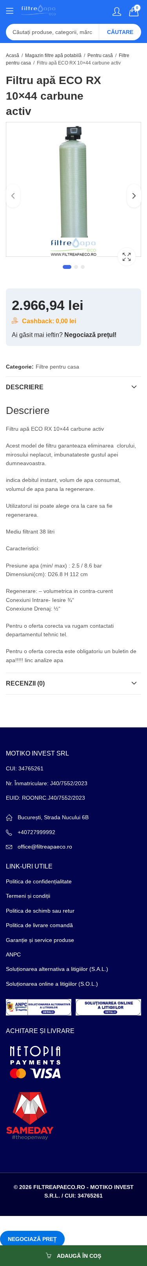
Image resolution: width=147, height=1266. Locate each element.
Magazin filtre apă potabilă (53, 55)
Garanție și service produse (40, 940)
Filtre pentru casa (57, 367)
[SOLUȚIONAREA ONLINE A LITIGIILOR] (108, 1007)
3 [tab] (83, 267)
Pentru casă (100, 55)
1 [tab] (67, 267)
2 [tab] (76, 267)
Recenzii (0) (25, 683)
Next (134, 196)
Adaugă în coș (79, 1256)
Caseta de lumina (127, 257)
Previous (13, 196)
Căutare (120, 32)
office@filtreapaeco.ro (45, 846)
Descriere (25, 387)
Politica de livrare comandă (39, 925)
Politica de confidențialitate (39, 881)
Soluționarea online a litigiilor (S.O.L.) (52, 984)
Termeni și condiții (28, 896)
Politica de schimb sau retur (40, 911)
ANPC (13, 954)
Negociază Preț (32, 1239)
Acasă (12, 55)
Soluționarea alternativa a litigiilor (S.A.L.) (57, 969)
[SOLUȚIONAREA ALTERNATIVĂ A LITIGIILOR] (38, 1007)
